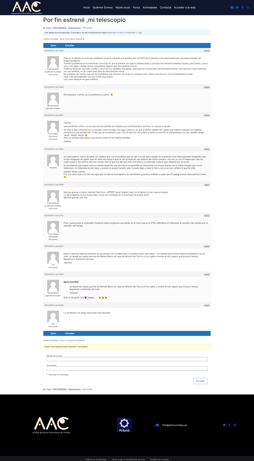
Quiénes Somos (103, 7)
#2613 (206, 215)
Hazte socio (122, 7)
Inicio (86, 7)
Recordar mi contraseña (58, 375)
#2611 (206, 185)
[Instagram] (247, 7)
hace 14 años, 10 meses (122, 32)
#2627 (206, 305)
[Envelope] (231, 7)
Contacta (165, 7)
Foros (136, 7)
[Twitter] (237, 7)
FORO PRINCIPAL (59, 28)
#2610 (206, 149)
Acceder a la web (185, 7)
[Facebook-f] (242, 7)
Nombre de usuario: (54, 356)
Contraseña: (52, 365)
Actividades (150, 7)
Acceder (200, 380)
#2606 (206, 87)
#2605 (206, 50)
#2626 (206, 274)
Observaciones (74, 28)
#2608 (206, 115)
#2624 (206, 246)
